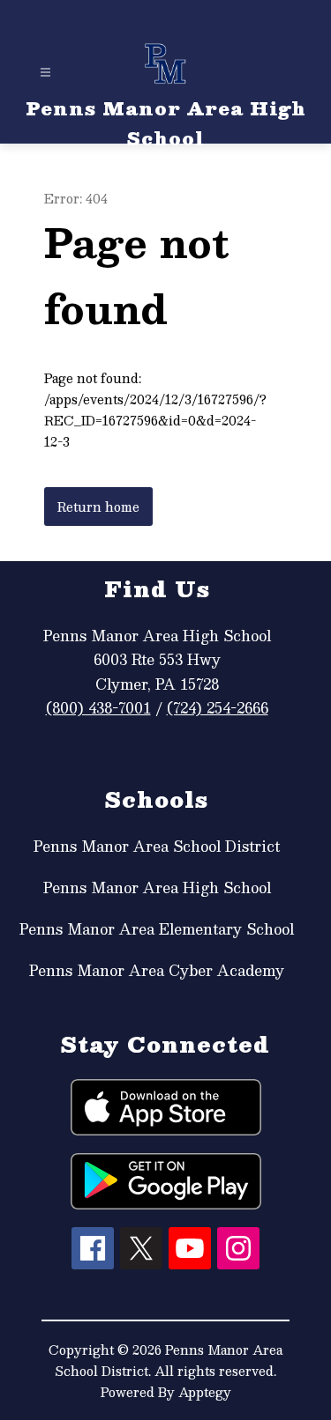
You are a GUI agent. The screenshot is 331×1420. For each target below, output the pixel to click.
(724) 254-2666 (217, 708)
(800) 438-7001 (98, 708)
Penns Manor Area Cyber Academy (156, 970)
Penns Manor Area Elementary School (156, 929)
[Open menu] (45, 73)
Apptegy (204, 1391)
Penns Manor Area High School (157, 887)
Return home (98, 506)
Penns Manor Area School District (157, 846)
